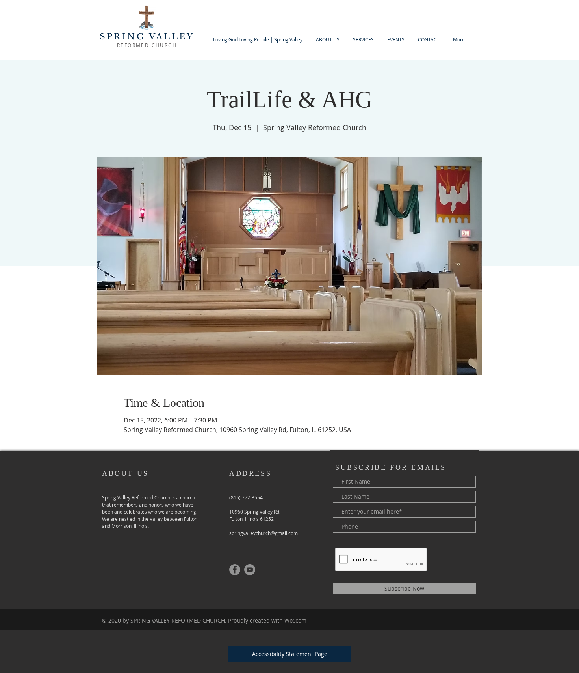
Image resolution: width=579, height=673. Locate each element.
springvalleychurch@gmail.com (263, 533)
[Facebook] (234, 569)
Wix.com (295, 620)
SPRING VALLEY (147, 37)
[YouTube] (249, 569)
